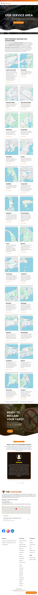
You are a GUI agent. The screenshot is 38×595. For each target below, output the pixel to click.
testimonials (32, 557)
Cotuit (20, 554)
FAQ (30, 546)
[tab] (15, 483)
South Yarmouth (22, 540)
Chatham (21, 570)
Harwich (21, 575)
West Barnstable (22, 546)
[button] (36, 3)
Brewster (21, 572)
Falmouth (21, 583)
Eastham (21, 560)
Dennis (20, 581)
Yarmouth (21, 568)
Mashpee (21, 574)
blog (30, 548)
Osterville (21, 552)
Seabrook (21, 548)
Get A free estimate (18, 22)
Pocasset (21, 542)
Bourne (20, 566)
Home (31, 540)
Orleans (21, 585)
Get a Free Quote (6, 501)
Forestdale (21, 550)
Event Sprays (5, 544)
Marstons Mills (22, 544)
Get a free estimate (31, 592)
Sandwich (21, 579)
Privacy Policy (19, 589)
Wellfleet (21, 556)
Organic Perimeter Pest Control (9, 542)
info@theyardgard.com (7, 502)
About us (31, 542)
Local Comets (20, 591)
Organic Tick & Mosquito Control (9, 540)
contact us (32, 552)
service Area (32, 544)
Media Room (32, 550)
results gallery (33, 559)
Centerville (21, 558)
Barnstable (21, 577)
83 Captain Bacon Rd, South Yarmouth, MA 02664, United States (16, 504)
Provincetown (22, 562)
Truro (20, 564)
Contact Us (10, 431)
